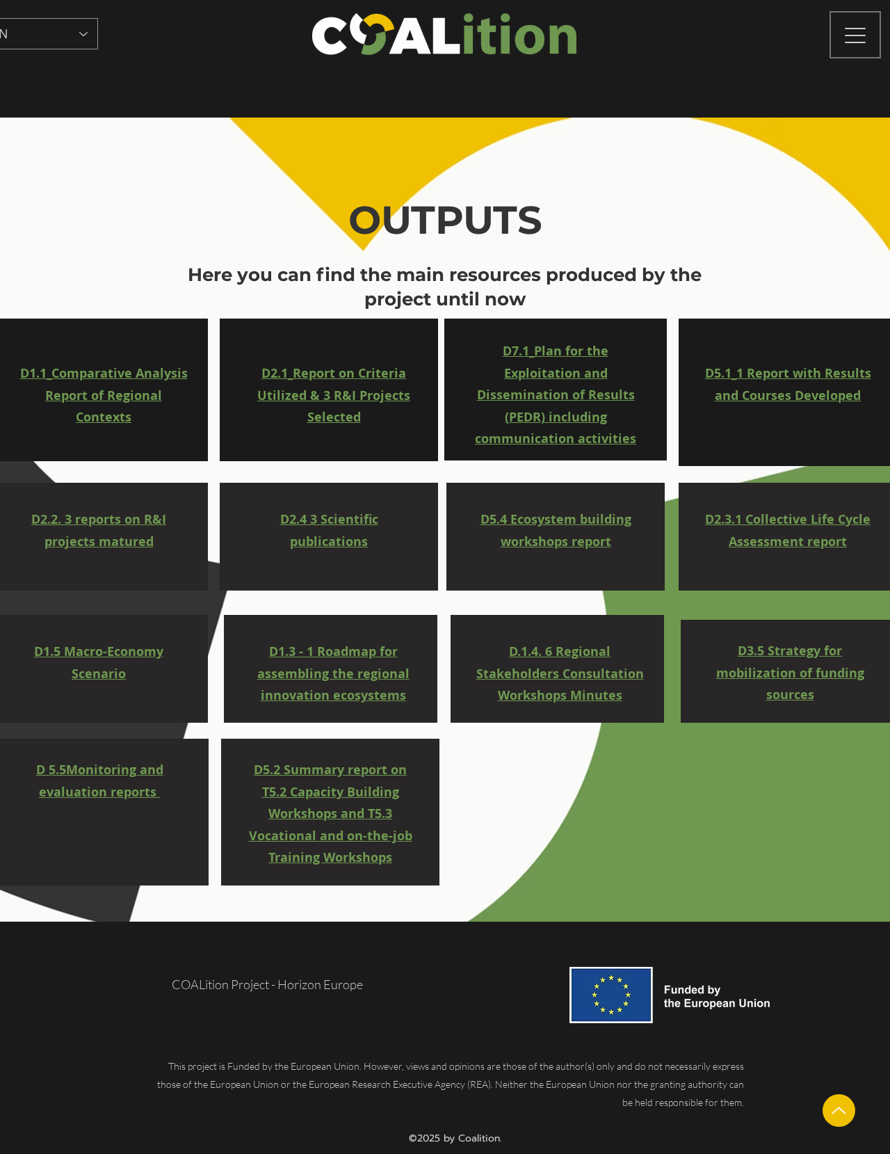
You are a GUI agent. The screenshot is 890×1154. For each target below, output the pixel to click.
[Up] (839, 1110)
